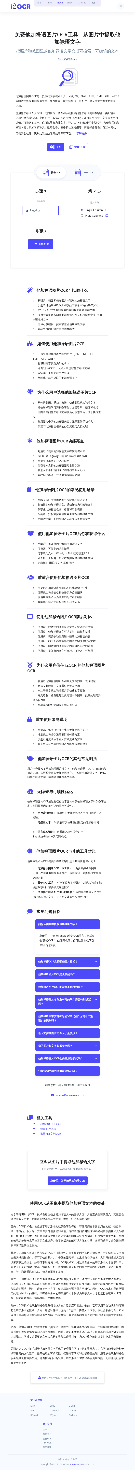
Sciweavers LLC (76, 1464)
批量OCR (79, 147)
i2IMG (50, 2)
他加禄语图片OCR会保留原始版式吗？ (67, 1058)
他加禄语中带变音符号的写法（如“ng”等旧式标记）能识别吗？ (67, 1018)
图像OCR (47, 1438)
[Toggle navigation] (120, 6)
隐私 (60, 1459)
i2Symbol (54, 1410)
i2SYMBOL (82, 2)
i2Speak (34, 1415)
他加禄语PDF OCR (51, 1124)
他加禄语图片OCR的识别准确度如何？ (67, 987)
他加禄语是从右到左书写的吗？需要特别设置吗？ (67, 1001)
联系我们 (47, 1434)
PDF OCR (47, 1442)
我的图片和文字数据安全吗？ (67, 1045)
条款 (67, 1459)
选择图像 (43, 244)
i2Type (53, 1415)
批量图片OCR (48, 1129)
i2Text (33, 1410)
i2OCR (60, 2)
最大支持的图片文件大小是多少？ (67, 1033)
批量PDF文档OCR (50, 1133)
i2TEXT (70, 2)
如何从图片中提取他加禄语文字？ (67, 924)
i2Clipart (73, 1410)
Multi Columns (94, 215)
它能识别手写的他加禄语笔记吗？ (67, 1071)
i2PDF (40, 2)
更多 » (95, 2)
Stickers (73, 1415)
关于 (45, 1430)
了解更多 (81, 133)
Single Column (94, 210)
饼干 (75, 1459)
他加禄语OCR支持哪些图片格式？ (67, 961)
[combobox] (41, 210)
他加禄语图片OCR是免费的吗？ (67, 974)
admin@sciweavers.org (70, 1095)
